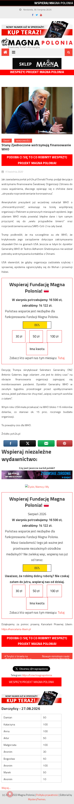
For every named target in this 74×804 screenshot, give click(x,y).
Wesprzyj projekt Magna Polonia (37, 72)
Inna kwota (37, 348)
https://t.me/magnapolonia (37, 675)
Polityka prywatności (47, 795)
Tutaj (61, 358)
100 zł (54, 336)
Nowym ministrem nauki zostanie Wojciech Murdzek (55, 656)
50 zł (36, 336)
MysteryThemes (36, 799)
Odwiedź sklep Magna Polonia (37, 63)
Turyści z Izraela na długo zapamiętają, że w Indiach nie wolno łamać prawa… (18, 656)
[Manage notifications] (10, 794)
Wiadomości (23, 140)
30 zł (19, 336)
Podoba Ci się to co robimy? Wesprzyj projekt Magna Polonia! (37, 160)
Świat (6, 140)
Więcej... (6, 788)
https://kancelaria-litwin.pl (16, 629)
